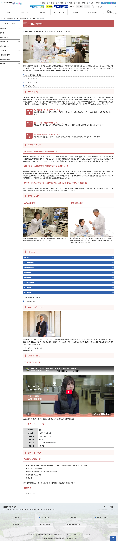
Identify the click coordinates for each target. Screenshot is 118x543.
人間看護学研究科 (5, 59)
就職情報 (16, 524)
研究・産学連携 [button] (92, 12)
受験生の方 (44, 3)
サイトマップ (48, 535)
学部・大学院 (10, 18)
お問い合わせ (58, 535)
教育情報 (2, 64)
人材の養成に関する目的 (33, 75)
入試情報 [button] (42, 12)
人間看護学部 (4, 42)
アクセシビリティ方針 (70, 535)
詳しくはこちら (30, 493)
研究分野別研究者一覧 (32, 297)
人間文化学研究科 (5, 55)
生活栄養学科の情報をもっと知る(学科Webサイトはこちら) (47, 31)
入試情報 (74, 517)
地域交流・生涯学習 (73, 524)
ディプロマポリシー (31, 86)
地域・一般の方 (95, 3)
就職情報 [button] (75, 12)
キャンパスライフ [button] (59, 12)
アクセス (72, 7)
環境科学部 (3, 28)
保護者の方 (63, 3)
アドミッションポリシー (33, 78)
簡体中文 (79, 7)
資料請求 (49, 7)
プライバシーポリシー (85, 535)
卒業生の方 (72, 3)
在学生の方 (54, 3)
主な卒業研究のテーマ (32, 301)
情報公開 (40, 535)
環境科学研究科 (4, 46)
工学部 (2, 33)
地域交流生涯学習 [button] (109, 12)
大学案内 (16, 517)
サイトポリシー (31, 535)
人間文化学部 (31, 18)
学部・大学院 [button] (25, 12)
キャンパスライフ (102, 517)
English (87, 7)
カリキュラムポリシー (32, 82)
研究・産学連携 (45, 524)
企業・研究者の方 (83, 3)
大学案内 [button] (8, 12)
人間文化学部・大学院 (20, 18)
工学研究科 (3, 50)
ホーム (3, 18)
